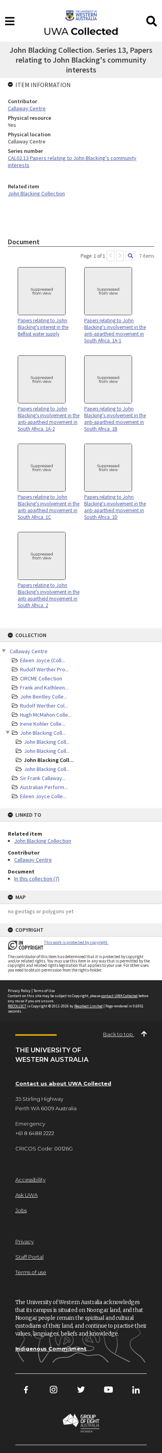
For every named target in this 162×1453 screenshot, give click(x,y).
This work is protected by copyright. (76, 942)
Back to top (118, 1034)
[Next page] (120, 256)
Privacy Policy (19, 990)
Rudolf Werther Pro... (44, 669)
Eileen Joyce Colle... (43, 796)
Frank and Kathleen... (44, 687)
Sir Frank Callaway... (43, 778)
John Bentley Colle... (43, 696)
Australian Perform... (44, 787)
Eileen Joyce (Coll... (42, 660)
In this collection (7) (36, 878)
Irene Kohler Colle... (42, 723)
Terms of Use (44, 990)
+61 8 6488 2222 (34, 1133)
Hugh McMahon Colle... (46, 714)
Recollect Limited (88, 1006)
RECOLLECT (17, 1006)
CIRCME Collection (41, 678)
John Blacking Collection (42, 840)
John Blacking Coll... (43, 732)
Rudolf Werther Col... (44, 705)
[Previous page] (110, 256)
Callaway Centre (29, 651)
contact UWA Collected (119, 995)
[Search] (130, 256)
